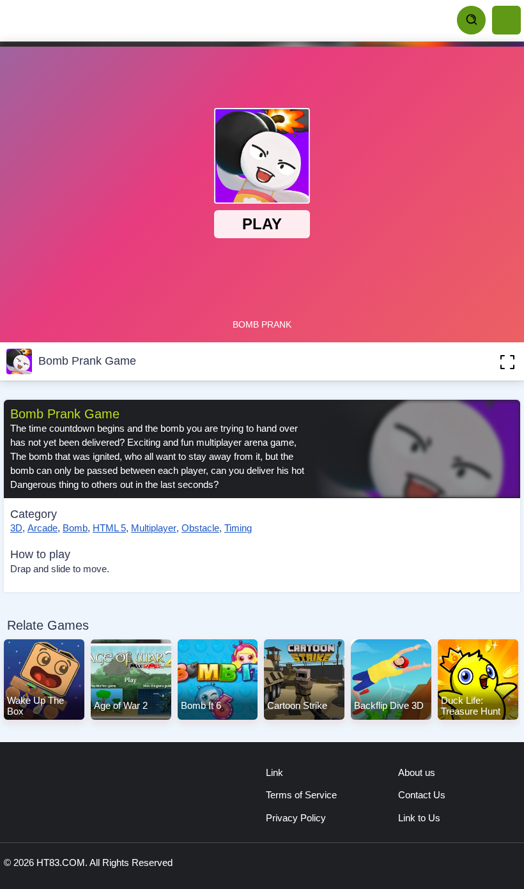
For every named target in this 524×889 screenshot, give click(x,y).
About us (416, 772)
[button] (488, 361)
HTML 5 (109, 527)
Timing (238, 527)
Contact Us (421, 794)
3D (16, 527)
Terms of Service (301, 794)
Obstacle (200, 527)
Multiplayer (153, 527)
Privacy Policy (296, 817)
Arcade (42, 527)
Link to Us (419, 817)
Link (274, 772)
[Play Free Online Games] (64, 20)
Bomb (75, 527)
